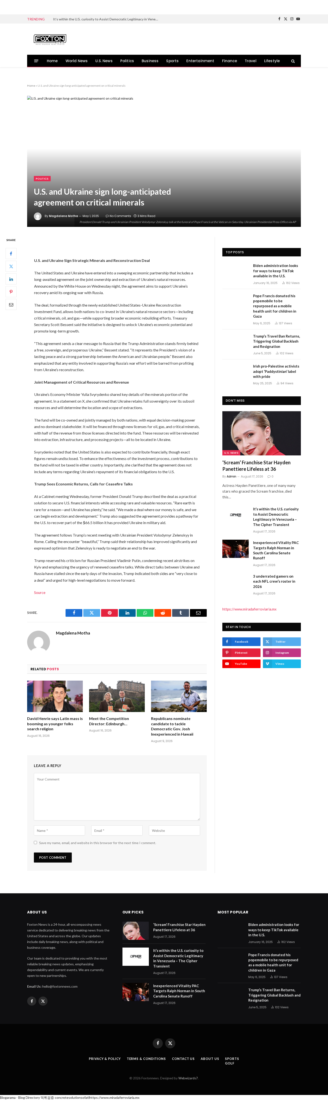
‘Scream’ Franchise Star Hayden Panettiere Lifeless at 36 (256, 465)
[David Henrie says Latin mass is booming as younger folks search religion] (55, 696)
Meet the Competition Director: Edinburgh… (109, 721)
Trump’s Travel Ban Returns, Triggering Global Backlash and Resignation (276, 341)
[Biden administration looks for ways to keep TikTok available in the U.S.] (235, 272)
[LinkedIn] (11, 278)
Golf (229, 1063)
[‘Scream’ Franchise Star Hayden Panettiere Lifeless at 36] (261, 433)
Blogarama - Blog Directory (20, 1097)
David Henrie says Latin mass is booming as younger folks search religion (55, 723)
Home (52, 60)
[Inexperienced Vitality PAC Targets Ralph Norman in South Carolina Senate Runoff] (235, 549)
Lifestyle (272, 60)
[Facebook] (11, 253)
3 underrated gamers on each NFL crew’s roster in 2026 (274, 581)
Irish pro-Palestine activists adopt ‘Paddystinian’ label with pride (276, 371)
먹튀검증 (47, 1097)
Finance (229, 60)
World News (77, 60)
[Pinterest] (11, 291)
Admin (231, 476)
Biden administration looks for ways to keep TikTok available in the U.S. (275, 270)
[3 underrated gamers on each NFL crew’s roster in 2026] (235, 582)
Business (150, 60)
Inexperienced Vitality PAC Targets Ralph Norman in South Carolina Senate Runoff (276, 550)
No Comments (120, 216)
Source (39, 592)
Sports (172, 60)
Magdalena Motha (63, 216)
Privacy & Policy (105, 1059)
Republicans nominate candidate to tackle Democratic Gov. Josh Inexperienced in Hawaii (172, 726)
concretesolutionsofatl (72, 1097)
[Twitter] (11, 266)
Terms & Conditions (146, 1059)
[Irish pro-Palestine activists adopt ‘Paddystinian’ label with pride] (235, 372)
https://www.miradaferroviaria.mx (249, 609)
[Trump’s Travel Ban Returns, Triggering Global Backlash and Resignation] (235, 342)
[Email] (11, 304)
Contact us (183, 1059)
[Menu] (36, 60)
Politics (127, 60)
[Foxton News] (50, 39)
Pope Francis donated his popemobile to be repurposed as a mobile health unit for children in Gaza (274, 306)
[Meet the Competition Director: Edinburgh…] (117, 696)
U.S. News (104, 60)
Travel (250, 60)
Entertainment (200, 60)
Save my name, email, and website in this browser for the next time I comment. (97, 843)
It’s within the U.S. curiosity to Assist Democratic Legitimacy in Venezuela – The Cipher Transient (107, 19)
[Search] (292, 60)
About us (210, 1059)
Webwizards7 (188, 1078)
